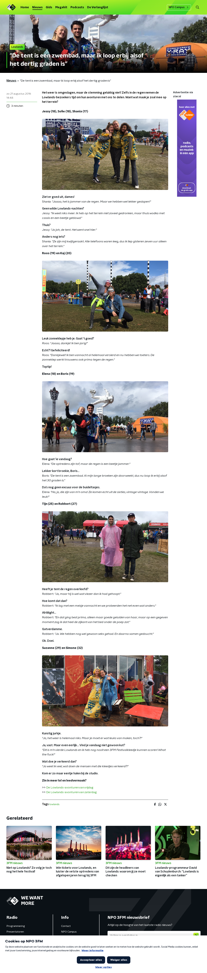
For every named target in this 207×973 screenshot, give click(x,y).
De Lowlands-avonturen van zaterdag (71, 792)
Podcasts (77, 7)
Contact (66, 926)
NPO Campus (177, 7)
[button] (197, 7)
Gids (49, 7)
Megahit (61, 7)
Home (25, 7)
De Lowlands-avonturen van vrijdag (69, 787)
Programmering (15, 926)
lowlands (54, 804)
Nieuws (37, 7)
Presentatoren (15, 931)
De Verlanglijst (97, 7)
